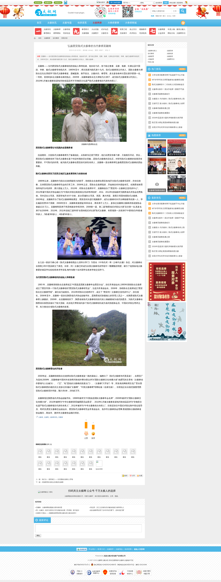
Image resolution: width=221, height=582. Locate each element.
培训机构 (142, 33)
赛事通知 (56, 33)
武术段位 (133, 33)
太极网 (35, 38)
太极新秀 (151, 56)
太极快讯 (52, 22)
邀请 (125, 476)
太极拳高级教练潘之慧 (161, 108)
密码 (141, 3)
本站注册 (172, 3)
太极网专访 (180, 33)
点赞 (86, 430)
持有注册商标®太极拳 (116, 560)
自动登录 (159, 3)
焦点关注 (133, 29)
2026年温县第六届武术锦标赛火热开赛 (167, 118)
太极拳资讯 (53, 417)
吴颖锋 (60, 417)
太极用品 (119, 549)
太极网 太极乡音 (102, 560)
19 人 (49, 444)
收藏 (140, 476)
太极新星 (170, 56)
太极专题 (67, 22)
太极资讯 (47, 29)
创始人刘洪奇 (139, 549)
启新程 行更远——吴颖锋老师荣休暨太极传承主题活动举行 (56, 513)
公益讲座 (161, 33)
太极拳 (40, 417)
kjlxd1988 (99, 469)
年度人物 (171, 29)
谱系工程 (123, 29)
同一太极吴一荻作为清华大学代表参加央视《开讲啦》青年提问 (57, 510)
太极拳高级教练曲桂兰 (161, 94)
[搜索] (183, 11)
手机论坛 (58, 2)
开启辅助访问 (183, 2)
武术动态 (104, 29)
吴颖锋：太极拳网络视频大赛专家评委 (49, 507)
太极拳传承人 (152, 51)
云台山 (169, 16)
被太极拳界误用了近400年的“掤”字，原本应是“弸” (107, 510)
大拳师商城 (131, 22)
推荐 (93, 431)
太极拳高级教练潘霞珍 (161, 113)
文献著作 (123, 33)
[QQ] (81, 549)
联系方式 (101, 549)
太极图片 (95, 33)
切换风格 (185, 2)
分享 (133, 476)
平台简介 (92, 549)
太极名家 (170, 53)
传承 (173, 16)
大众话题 (95, 29)
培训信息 (66, 33)
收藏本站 (48, 2)
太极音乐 (104, 33)
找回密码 (180, 3)
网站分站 (171, 33)
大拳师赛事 (113, 22)
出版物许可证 (128, 560)
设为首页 (38, 2)
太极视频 (85, 33)
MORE (182, 69)
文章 (175, 11)
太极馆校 (66, 29)
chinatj (90, 50)
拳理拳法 (47, 33)
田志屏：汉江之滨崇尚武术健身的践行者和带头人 (107, 507)
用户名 (125, 2)
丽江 (164, 16)
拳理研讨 (85, 29)
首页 (39, 22)
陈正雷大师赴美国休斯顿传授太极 (165, 122)
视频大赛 (159, 16)
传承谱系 (82, 22)
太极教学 (110, 549)
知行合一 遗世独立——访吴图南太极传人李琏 (57, 479)
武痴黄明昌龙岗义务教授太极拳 (52, 482)
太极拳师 (56, 29)
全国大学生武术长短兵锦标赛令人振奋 (167, 127)
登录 (165, 3)
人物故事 (151, 59)
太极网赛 (97, 22)
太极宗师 (170, 51)
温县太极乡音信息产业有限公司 (115, 556)
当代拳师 (56, 38)
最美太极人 (180, 29)
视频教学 (142, 29)
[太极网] (51, 17)
